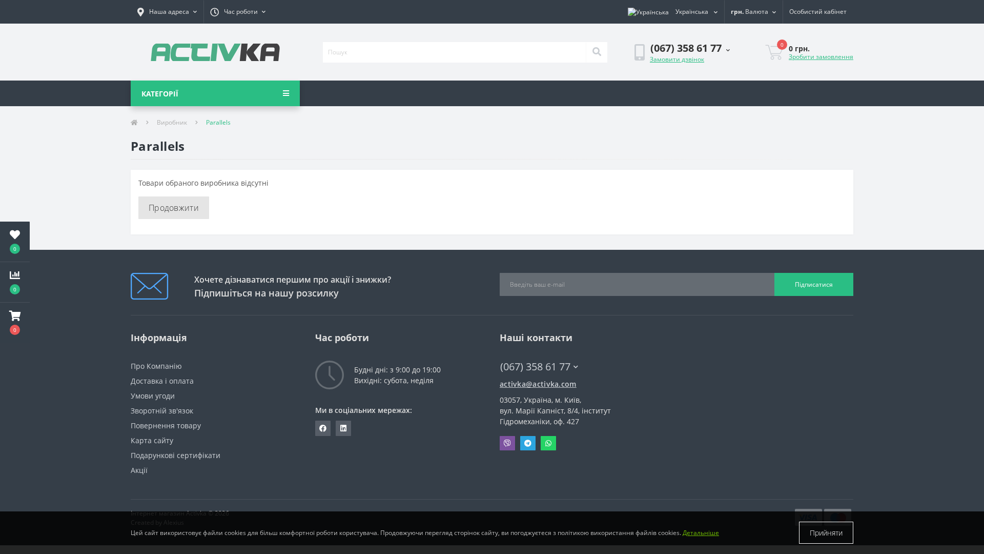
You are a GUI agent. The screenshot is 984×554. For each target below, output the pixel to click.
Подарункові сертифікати (175, 455)
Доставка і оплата (162, 381)
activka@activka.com (538, 384)
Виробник (172, 122)
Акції (139, 470)
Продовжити (174, 207)
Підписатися (814, 284)
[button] (167, 12)
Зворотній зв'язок (162, 411)
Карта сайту (152, 440)
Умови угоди (153, 396)
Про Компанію (156, 366)
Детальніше (701, 532)
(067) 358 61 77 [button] (535, 366)
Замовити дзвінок (677, 59)
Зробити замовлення (821, 56)
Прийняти (826, 533)
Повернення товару (166, 425)
